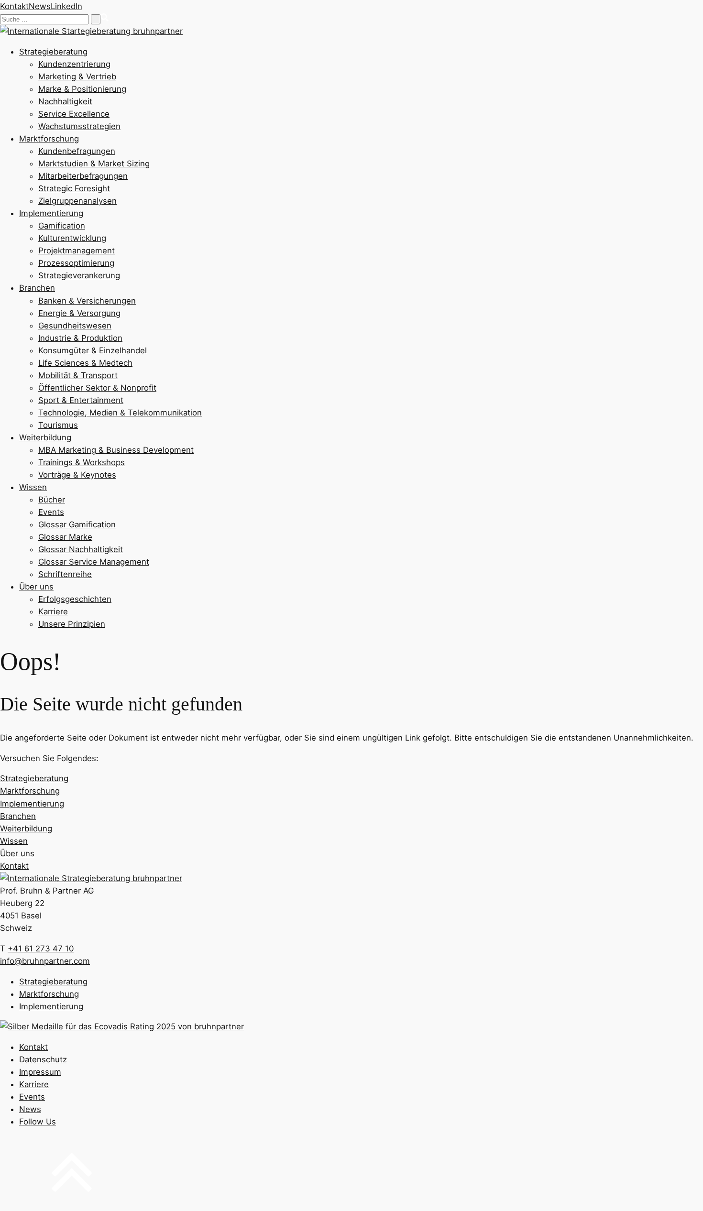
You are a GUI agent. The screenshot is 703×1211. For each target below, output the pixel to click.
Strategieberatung (53, 51)
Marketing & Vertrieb (77, 76)
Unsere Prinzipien (71, 624)
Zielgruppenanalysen (77, 201)
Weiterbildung (45, 437)
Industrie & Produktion (80, 338)
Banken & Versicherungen (87, 300)
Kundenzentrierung (74, 64)
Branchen (37, 288)
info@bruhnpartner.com (45, 961)
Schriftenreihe (65, 574)
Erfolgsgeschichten (74, 599)
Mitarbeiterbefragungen (83, 176)
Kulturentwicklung (72, 238)
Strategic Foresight (74, 188)
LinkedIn (66, 6)
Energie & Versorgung (79, 313)
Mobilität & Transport (78, 375)
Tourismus (58, 425)
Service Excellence (74, 114)
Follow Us (37, 1121)
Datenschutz (43, 1059)
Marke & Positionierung (82, 89)
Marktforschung (49, 138)
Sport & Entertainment (80, 400)
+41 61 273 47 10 (41, 948)
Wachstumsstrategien (79, 126)
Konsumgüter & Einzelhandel (92, 350)
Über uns (36, 586)
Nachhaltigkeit (65, 101)
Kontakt (14, 6)
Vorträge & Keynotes (77, 475)
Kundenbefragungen (76, 151)
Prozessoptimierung (76, 263)
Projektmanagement (76, 250)
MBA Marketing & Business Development (116, 450)
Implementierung (51, 213)
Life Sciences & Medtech (85, 363)
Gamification (61, 225)
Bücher (51, 499)
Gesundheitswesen (74, 325)
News (40, 6)
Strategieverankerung (79, 275)
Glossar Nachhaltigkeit (80, 549)
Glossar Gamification (77, 524)
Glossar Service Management (93, 562)
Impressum (40, 1072)
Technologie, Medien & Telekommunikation (120, 412)
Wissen (33, 487)
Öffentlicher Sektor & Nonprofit (97, 388)
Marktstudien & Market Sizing (94, 163)
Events (51, 512)
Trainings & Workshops (81, 462)
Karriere (53, 611)
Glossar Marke (65, 537)
